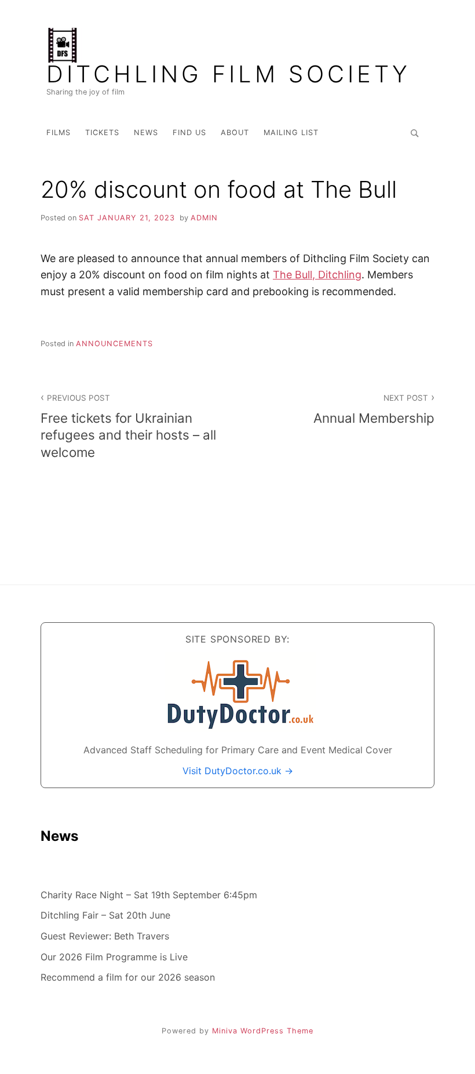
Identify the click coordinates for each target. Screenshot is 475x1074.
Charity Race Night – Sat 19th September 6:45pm (149, 895)
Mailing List (291, 132)
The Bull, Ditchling (317, 274)
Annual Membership (373, 409)
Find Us (189, 132)
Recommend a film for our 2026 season (128, 977)
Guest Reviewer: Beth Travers (105, 936)
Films (58, 132)
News (146, 132)
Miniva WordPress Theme (262, 1030)
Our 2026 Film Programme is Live (114, 957)
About (235, 132)
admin (204, 217)
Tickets (102, 132)
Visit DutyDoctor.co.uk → (237, 771)
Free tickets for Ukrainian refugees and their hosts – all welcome (128, 426)
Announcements (114, 343)
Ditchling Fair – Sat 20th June (105, 915)
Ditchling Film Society (228, 74)
